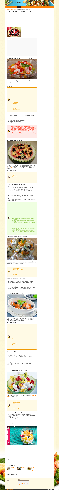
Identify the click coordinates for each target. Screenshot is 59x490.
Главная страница (8, 9)
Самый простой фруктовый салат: (14, 48)
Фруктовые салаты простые (11, 422)
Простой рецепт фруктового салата (13, 52)
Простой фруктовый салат (11, 80)
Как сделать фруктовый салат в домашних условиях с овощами (33, 469)
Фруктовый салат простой (12, 43)
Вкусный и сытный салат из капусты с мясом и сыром (12, 468)
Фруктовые (15, 9)
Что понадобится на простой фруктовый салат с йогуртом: (18, 41)
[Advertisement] (22, 20)
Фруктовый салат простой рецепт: (14, 45)
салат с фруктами (10, 167)
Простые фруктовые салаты (12, 49)
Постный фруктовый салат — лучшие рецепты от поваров (29, 460)
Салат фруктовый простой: (13, 51)
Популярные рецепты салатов (23, 484)
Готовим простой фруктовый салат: (15, 54)
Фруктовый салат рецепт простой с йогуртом (15, 40)
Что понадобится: (12, 44)
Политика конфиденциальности (11, 489)
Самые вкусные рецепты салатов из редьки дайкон (23, 468)
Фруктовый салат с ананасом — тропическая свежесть (12, 460)
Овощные (12, 9)
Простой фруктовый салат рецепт (13, 46)
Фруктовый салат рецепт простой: (14, 42)
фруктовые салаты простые (31, 30)
